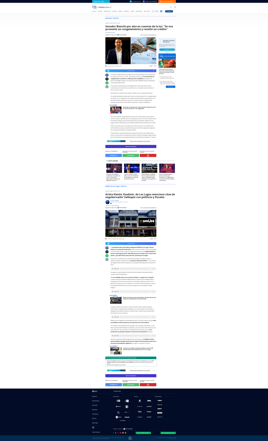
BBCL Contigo (147, 11)
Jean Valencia (115, 205)
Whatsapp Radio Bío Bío (169, 433)
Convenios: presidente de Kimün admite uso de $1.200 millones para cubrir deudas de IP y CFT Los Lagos (138, 348)
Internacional (107, 11)
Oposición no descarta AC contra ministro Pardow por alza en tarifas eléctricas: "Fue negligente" (139, 107)
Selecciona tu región (99, 1)
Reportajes (95, 423)
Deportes (120, 11)
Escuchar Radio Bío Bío (167, 1)
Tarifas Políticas (96, 432)
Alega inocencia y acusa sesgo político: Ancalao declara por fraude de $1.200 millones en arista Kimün (139, 298)
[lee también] (116, 109)
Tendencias (126, 11)
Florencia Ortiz (111, 32)
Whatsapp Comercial (144, 432)
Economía (114, 11)
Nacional (100, 11)
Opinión (132, 11)
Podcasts (94, 11)
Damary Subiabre (114, 200)
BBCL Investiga (139, 11)
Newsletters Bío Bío (136, 1)
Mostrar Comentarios (131, 146)
